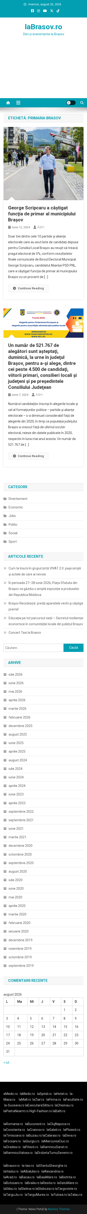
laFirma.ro (53, 1099)
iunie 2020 (16, 888)
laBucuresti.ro (35, 1124)
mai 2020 (15, 897)
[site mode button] (71, 102)
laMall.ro (25, 1099)
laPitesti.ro (30, 1147)
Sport (13, 541)
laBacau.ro (27, 1177)
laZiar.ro (38, 1099)
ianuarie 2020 (19, 931)
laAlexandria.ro (53, 1171)
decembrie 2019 (20, 940)
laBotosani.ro (13, 1183)
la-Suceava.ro (14, 1105)
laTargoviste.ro (66, 1189)
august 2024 (18, 760)
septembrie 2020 (21, 863)
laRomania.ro (13, 1124)
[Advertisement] (43, 73)
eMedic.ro (10, 1094)
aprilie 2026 (17, 700)
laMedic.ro (28, 1094)
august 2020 (18, 871)
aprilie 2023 (17, 803)
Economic (16, 507)
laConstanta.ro (14, 1130)
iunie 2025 (16, 743)
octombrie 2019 (20, 957)
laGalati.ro (54, 1130)
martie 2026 (17, 708)
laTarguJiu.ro (14, 1194)
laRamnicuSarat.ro (54, 1147)
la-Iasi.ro (28, 1165)
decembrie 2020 (20, 845)
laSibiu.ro (10, 1189)
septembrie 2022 (21, 811)
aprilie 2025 (17, 751)
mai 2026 (15, 691)
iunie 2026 (16, 683)
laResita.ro (48, 1183)
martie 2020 (17, 914)
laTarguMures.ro (37, 1194)
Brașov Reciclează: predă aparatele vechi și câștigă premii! (46, 606)
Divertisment (18, 499)
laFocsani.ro (12, 1141)
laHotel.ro (61, 1094)
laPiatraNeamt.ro (16, 1111)
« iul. (6, 1062)
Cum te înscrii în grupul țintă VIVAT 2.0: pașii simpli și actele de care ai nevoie (45, 571)
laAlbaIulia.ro (30, 1171)
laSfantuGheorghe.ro (51, 1165)
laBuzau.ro (34, 1135)
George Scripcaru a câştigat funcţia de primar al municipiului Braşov (42, 214)
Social (13, 533)
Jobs (12, 516)
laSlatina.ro (26, 1189)
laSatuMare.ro (67, 1183)
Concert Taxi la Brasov (25, 632)
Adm (40, 227)
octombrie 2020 (20, 854)
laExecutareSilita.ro (39, 1105)
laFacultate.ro (73, 1099)
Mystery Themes (59, 1209)
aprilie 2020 (17, 906)
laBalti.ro (59, 1111)
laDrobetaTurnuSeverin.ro (54, 1153)
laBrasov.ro (43, 26)
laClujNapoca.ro (58, 1124)
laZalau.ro (75, 1194)
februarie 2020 (19, 923)
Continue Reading (31, 288)
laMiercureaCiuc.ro (55, 1141)
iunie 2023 (16, 794)
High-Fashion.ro (40, 1111)
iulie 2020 (16, 880)
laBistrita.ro (67, 1177)
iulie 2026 (16, 674)
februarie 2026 (19, 717)
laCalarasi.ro (51, 1135)
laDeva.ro (69, 1135)
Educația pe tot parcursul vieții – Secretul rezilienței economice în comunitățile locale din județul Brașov (46, 621)
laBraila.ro (32, 1183)
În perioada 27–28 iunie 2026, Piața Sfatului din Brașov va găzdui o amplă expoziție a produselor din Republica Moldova (44, 589)
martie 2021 (17, 837)
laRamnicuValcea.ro (18, 1153)
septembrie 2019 (21, 966)
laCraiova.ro (36, 1130)
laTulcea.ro (59, 1194)
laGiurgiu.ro (32, 1141)
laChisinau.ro (64, 1105)
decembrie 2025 (20, 726)
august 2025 (18, 734)
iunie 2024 (16, 777)
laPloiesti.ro (71, 1130)
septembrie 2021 (21, 820)
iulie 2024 (16, 769)
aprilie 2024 (17, 786)
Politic (13, 524)
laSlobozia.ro (45, 1189)
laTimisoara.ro (14, 1135)
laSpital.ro (44, 1094)
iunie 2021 (16, 828)
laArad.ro (10, 1177)
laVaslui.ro (12, 1171)
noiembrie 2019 (20, 948)
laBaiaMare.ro (47, 1177)
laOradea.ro (12, 1147)
